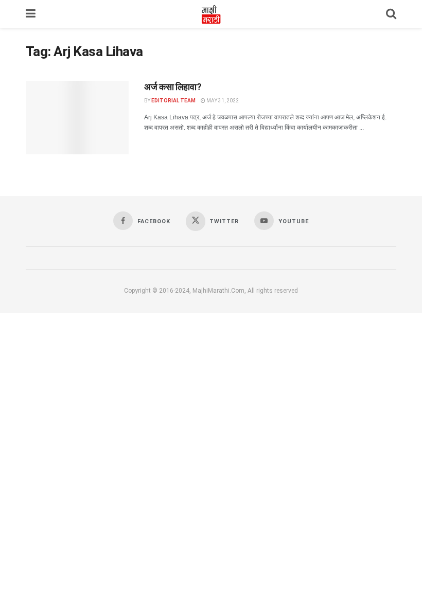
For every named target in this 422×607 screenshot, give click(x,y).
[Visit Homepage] (211, 14)
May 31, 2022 (222, 100)
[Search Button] (391, 14)
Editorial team (173, 100)
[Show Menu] (31, 14)
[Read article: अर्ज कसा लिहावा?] (77, 117)
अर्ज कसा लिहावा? (172, 86)
